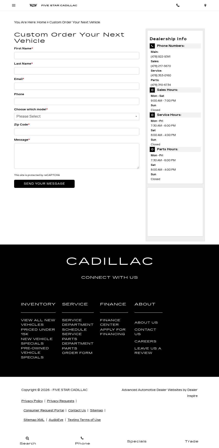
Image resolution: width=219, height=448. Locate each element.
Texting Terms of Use (84, 420)
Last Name (23, 63)
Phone (19, 94)
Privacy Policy (32, 401)
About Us (146, 322)
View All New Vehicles (38, 322)
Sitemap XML (34, 420)
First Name (23, 48)
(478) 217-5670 (161, 66)
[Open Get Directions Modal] (205, 5)
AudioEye (56, 420)
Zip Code (22, 124)
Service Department (78, 322)
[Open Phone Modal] (178, 5)
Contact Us (145, 332)
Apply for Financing (113, 332)
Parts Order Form (77, 351)
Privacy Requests (60, 401)
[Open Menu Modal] (13, 5)
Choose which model (31, 109)
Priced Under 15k (38, 332)
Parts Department (78, 341)
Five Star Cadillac (70, 390)
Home (41, 22)
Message (22, 139)
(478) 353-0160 (161, 75)
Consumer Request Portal (44, 410)
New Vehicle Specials (37, 341)
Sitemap (96, 410)
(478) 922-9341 (160, 56)
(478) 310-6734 (161, 84)
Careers (146, 341)
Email (19, 79)
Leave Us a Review (148, 351)
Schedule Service (74, 332)
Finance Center (110, 322)
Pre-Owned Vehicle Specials (35, 353)
